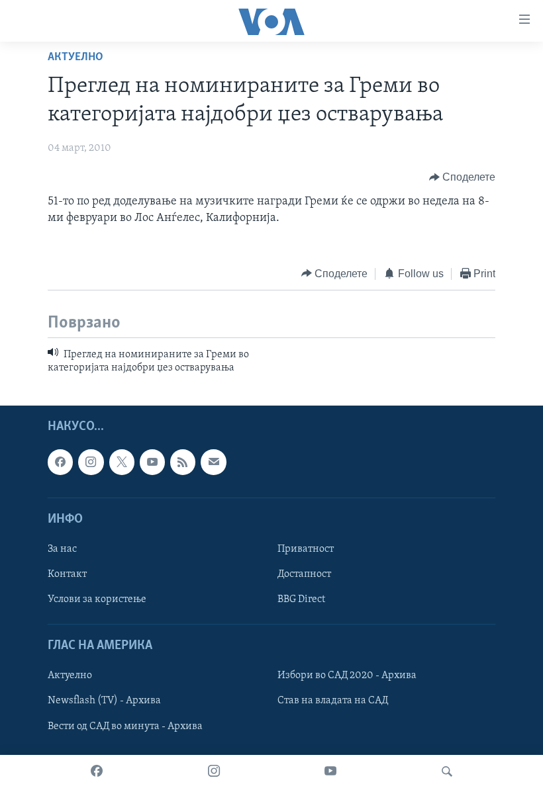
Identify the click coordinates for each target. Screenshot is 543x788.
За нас (62, 549)
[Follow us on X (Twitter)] (121, 461)
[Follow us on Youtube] (152, 461)
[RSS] (182, 461)
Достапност (304, 574)
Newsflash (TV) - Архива (104, 700)
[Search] (447, 771)
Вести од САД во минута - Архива (125, 726)
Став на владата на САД (332, 700)
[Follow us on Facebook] (60, 461)
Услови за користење (97, 599)
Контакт (67, 574)
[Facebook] (96, 771)
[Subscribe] (213, 461)
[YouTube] (330, 771)
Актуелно (75, 58)
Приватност (305, 549)
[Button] (462, 177)
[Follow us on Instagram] (90, 461)
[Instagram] (213, 771)
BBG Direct (301, 599)
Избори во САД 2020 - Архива (347, 675)
